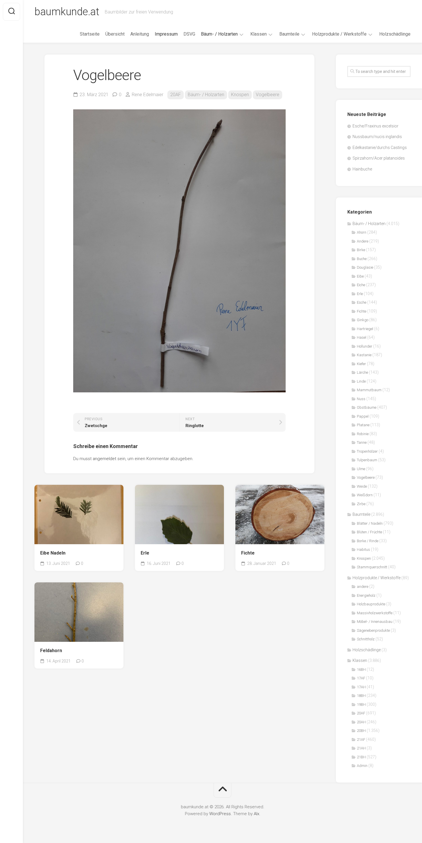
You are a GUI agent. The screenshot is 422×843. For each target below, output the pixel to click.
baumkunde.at (66, 12)
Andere (362, 241)
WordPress (220, 813)
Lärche (362, 372)
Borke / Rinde (367, 541)
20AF (175, 94)
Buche (362, 259)
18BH (361, 695)
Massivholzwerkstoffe (374, 613)
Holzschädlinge (395, 34)
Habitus (363, 549)
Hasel (361, 337)
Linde (361, 381)
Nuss (361, 399)
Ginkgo (362, 320)
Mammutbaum (369, 390)
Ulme (361, 469)
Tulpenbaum (367, 460)
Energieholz (366, 595)
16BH (361, 669)
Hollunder (364, 346)
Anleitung (139, 34)
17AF (361, 678)
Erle (145, 553)
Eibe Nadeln (52, 553)
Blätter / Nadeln (370, 523)
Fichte (248, 553)
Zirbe (361, 504)
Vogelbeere (267, 94)
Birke (361, 250)
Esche (361, 302)
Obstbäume (366, 407)
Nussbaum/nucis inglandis (377, 136)
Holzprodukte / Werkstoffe (339, 34)
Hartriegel (365, 329)
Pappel (363, 416)
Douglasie (365, 267)
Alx (256, 813)
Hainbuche (362, 169)
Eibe (360, 276)
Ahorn (361, 232)
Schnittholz (366, 639)
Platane (363, 425)
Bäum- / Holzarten (219, 34)
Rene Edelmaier (147, 94)
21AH (361, 748)
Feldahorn (51, 650)
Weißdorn (365, 495)
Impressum (166, 34)
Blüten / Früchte (369, 532)
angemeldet (104, 458)
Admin (362, 765)
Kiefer (361, 364)
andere (362, 586)
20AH (361, 722)
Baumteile (289, 34)
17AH (361, 687)
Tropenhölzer (367, 451)
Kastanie (364, 355)
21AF (361, 739)
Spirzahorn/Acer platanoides (379, 158)
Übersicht (115, 34)
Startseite (90, 34)
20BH (361, 730)
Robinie (363, 434)
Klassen (258, 34)
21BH (361, 757)
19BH (361, 704)
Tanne (362, 442)
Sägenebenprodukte (373, 630)
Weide (362, 486)
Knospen (240, 94)
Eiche (361, 285)
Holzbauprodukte (371, 604)
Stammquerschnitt (372, 567)
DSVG (189, 34)
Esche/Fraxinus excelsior (375, 126)
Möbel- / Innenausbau (374, 621)
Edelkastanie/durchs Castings (380, 147)
